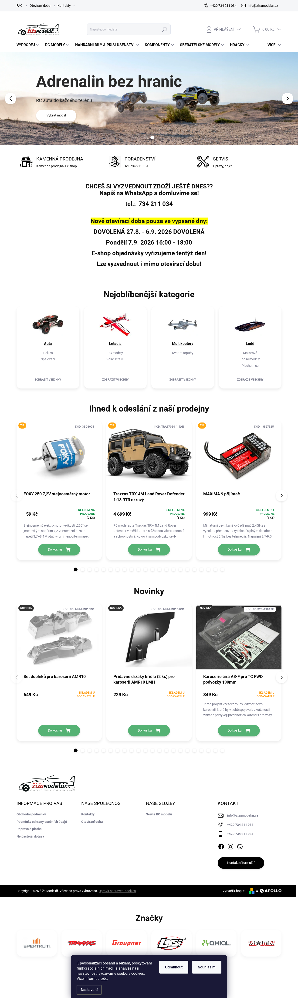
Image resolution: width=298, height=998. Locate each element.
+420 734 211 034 (240, 825)
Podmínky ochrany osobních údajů (42, 822)
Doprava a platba (29, 829)
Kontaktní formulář (241, 863)
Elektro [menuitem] (48, 353)
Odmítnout (174, 967)
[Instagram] (230, 845)
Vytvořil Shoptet (234, 891)
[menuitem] (29, 45)
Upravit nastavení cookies (117, 891)
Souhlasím (207, 967)
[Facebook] (221, 845)
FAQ (20, 5)
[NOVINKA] (59, 640)
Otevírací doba (40, 5)
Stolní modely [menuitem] (250, 359)
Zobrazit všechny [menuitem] (48, 379)
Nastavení (89, 990)
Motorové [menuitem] (250, 353)
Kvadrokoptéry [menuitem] (182, 353)
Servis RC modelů (159, 814)
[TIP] (59, 457)
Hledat (164, 29)
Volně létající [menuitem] (115, 359)
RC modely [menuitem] (115, 353)
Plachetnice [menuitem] (250, 366)
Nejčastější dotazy (30, 836)
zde (104, 978)
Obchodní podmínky (31, 814)
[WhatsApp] (239, 845)
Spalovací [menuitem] (48, 359)
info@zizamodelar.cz (242, 815)
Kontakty (64, 5)
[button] (12, 98)
